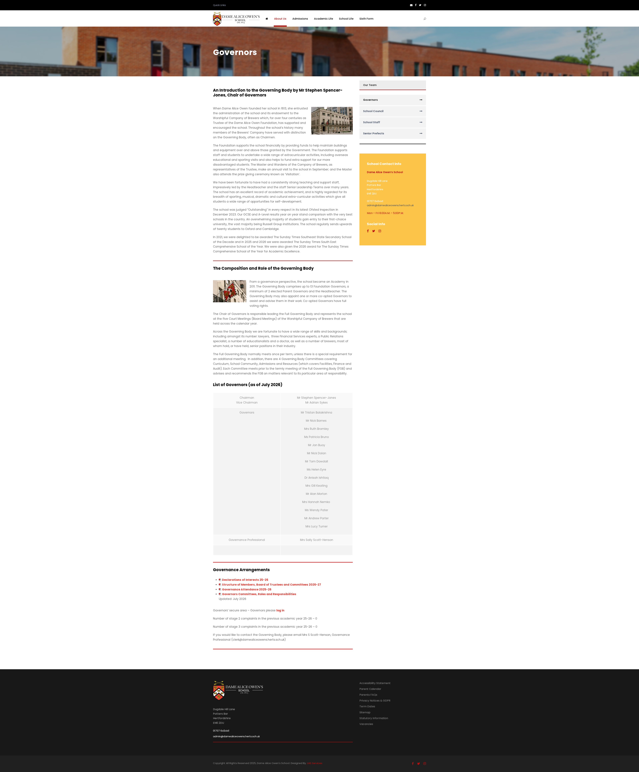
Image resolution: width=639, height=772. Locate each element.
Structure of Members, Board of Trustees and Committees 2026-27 (271, 585)
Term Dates (367, 706)
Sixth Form (366, 19)
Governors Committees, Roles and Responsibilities (259, 594)
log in (280, 610)
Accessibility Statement (375, 683)
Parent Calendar (370, 689)
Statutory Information (373, 718)
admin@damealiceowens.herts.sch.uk (390, 205)
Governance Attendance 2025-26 (246, 589)
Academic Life (323, 19)
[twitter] (420, 5)
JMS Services (314, 763)
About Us (280, 19)
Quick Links (219, 5)
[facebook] (416, 5)
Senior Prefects (373, 133)
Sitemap (364, 712)
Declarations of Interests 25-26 (245, 580)
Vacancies (366, 724)
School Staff (371, 122)
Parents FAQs (368, 695)
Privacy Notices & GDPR (374, 700)
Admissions (300, 19)
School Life (346, 19)
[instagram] (425, 5)
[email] (411, 5)
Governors (370, 100)
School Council (373, 111)
